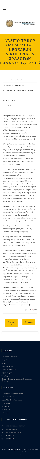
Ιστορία (4, 363)
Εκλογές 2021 (6, 410)
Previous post (11, 323)
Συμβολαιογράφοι (7, 373)
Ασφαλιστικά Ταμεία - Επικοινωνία (13, 393)
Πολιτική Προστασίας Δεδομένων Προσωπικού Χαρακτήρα (17, 380)
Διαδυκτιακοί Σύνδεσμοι (9, 357)
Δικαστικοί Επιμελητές (9, 369)
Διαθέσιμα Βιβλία (7, 366)
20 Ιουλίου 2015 (12, 80)
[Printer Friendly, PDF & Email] (31, 310)
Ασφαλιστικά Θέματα (8, 397)
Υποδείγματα (6, 403)
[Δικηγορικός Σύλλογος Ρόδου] (21, 25)
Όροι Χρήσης (6, 376)
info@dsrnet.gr (10, 435)
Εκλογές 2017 (6, 413)
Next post (29, 322)
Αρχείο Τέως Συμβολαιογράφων (12, 400)
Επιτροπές (5, 360)
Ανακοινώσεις (20, 80)
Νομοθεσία (5, 406)
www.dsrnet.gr (10, 438)
